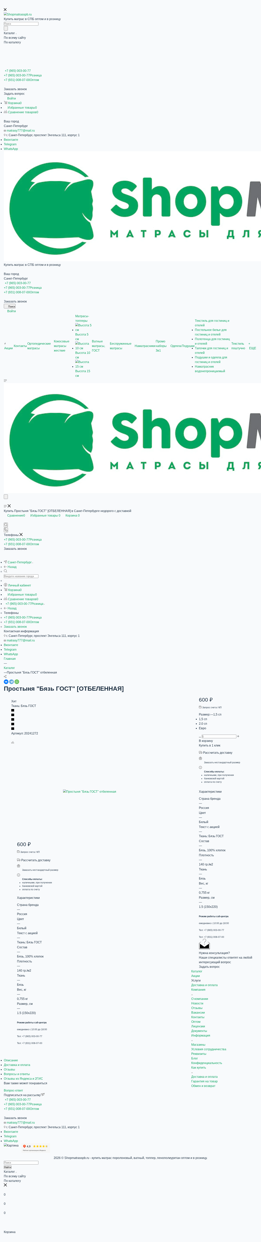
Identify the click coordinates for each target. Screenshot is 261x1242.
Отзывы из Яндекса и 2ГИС (23, 1078)
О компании (199, 998)
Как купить (198, 1067)
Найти (7, 1167)
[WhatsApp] (17, 681)
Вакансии (198, 1012)
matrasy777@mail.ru (21, 130)
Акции (195, 976)
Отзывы (9, 1069)
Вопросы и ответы (17, 1074)
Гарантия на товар (204, 1081)
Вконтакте (11, 139)
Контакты (197, 1017)
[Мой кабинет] (5, 501)
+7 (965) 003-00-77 (18, 70)
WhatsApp (11, 148)
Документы (199, 1031)
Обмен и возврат (203, 1086)
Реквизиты (198, 1053)
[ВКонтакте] (6, 681)
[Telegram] (11, 681)
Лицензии (198, 1026)
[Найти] (6, 28)
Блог (194, 1058)
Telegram (10, 144)
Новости (197, 1003)
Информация (200, 1035)
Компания (198, 989)
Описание (11, 1060)
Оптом (195, 1021)
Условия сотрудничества (208, 1049)
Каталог (196, 971)
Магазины (198, 1044)
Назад (12, 566)
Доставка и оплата (17, 1065)
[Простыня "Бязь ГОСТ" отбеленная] (106, 792)
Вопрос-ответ (13, 1090)
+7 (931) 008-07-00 (21, 80)
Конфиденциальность (206, 1063)
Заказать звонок (15, 626)
